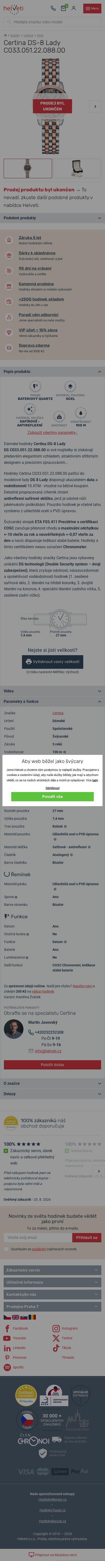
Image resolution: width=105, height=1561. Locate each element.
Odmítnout (53, 788)
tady (95, 780)
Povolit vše (52, 796)
